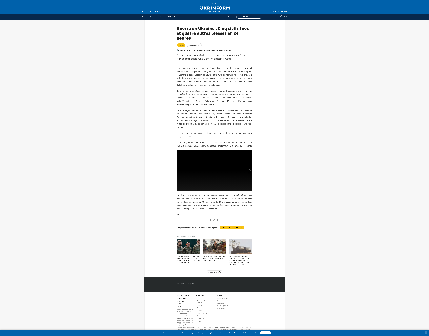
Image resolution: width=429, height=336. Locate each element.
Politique (199, 305)
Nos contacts (220, 301)
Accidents (200, 321)
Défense (199, 310)
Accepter (265, 333)
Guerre (145, 17)
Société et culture (202, 313)
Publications (181, 298)
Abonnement (146, 12)
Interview (180, 301)
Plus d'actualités (214, 272)
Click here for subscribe (232, 228)
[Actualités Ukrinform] (214, 8)
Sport (162, 17)
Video (179, 307)
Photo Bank (156, 12)
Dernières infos (183, 295)
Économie (154, 17)
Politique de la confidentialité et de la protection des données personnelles (224, 306)
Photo (179, 304)
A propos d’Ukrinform (223, 298)
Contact (231, 17)
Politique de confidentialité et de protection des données (238, 333)
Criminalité (200, 318)
